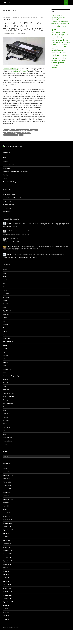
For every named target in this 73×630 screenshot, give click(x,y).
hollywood (54, 38)
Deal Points (64, 21)
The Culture (6, 427)
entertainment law (22, 130)
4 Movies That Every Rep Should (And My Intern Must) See (17, 257)
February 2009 (7, 543)
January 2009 (7, 547)
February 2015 (7, 468)
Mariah (8, 223)
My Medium (6, 168)
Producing (6, 389)
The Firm (5, 175)
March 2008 (6, 581)
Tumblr (5, 178)
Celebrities (6, 293)
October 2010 (7, 495)
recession (67, 42)
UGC (4, 434)
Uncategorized (7, 437)
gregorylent (10, 246)
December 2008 (7, 550)
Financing (5, 324)
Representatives (8, 403)
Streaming (58, 46)
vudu (21, 135)
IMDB (4, 158)
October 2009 (7, 526)
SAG (4, 410)
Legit (4, 352)
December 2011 (7, 492)
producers (60, 42)
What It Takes (7, 201)
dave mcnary (56, 21)
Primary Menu (70, 2)
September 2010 (8, 499)
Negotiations (35, 18)
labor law (60, 38)
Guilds (5, 331)
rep (53, 44)
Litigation (5, 359)
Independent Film (8, 341)
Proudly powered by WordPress (11, 627)
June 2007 (6, 612)
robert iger (56, 44)
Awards (5, 280)
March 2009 (6, 540)
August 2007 (7, 605)
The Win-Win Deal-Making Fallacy (13, 198)
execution (64, 32)
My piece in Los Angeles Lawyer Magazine (15, 171)
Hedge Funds (7, 335)
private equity (55, 42)
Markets (27, 18)
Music (4, 365)
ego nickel (66, 23)
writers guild (60, 60)
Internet (14, 18)
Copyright (6, 297)
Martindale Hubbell (8, 164)
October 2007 (7, 598)
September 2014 (8, 475)
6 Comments (21, 33)
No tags (5, 372)
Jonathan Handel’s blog (10, 69)
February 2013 (7, 482)
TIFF (4, 430)
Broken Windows (7, 226)
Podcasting (6, 383)
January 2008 (7, 588)
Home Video (7, 18)
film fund (67, 34)
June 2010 (6, 502)
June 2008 (6, 571)
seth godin (64, 44)
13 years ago (15, 226)
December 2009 (7, 519)
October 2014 (7, 471)
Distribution (6, 314)
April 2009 (6, 537)
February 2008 (7, 585)
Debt (4, 307)
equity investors (56, 32)
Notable (5, 379)
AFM (4, 273)
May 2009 (6, 533)
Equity (5, 317)
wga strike (61, 58)
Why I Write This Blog (9, 182)
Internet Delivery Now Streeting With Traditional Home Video (23, 26)
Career (5, 290)
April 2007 (6, 619)
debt (53, 23)
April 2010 (6, 509)
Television (6, 19)
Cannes (5, 287)
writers (54, 60)
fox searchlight (55, 36)
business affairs (55, 17)
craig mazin (62, 17)
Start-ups (54, 46)
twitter (55, 55)
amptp (60, 15)
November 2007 (7, 595)
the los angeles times (10, 135)
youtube (54, 67)
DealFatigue (7, 2)
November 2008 (7, 554)
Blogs (4, 283)
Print (4, 386)
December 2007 (7, 591)
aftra (56, 15)
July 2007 (5, 609)
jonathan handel (9, 132)
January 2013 (7, 485)
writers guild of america (58, 64)
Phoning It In (7, 208)
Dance (5, 300)
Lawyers (66, 38)
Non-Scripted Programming (11, 376)
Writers (5, 444)
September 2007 (8, 602)
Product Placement (8, 393)
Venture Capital (7, 441)
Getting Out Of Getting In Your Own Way (13, 234)
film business (60, 34)
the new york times (59, 53)
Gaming (5, 328)
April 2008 (6, 578)
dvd (13, 130)
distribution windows (59, 23)
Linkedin (5, 161)
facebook (54, 34)
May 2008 (6, 574)
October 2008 (7, 557)
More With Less (7, 211)
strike (64, 46)
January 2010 (7, 516)
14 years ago (15, 249)
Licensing (21, 18)
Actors (53, 15)
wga (54, 58)
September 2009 (8, 530)
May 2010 (6, 506)
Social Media (6, 413)
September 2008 (8, 561)
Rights (43, 18)
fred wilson (62, 36)
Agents (5, 276)
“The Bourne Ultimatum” (20, 71)
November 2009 (7, 523)
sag (61, 44)
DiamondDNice (11, 254)
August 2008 (7, 564)
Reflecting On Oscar (9, 194)
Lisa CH (8, 231)
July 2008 (5, 567)
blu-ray (6, 130)
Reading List (6, 400)
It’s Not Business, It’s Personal (10, 241)
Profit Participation (8, 396)
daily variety (57, 19)
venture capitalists (62, 55)
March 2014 (6, 478)
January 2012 (7, 489)
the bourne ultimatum (24, 132)
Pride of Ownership (8, 204)
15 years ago (35, 257)
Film (4, 321)
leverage (54, 40)
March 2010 (6, 513)
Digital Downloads (8, 311)
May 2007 (6, 615)
